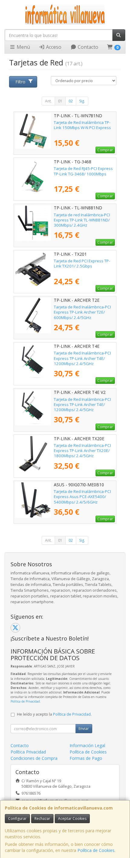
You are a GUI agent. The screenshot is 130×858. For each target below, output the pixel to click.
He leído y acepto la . (54, 714)
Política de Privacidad (25, 701)
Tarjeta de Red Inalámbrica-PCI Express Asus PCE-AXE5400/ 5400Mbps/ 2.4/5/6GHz (82, 497)
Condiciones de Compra (34, 758)
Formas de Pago (86, 758)
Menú (22, 47)
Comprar (105, 149)
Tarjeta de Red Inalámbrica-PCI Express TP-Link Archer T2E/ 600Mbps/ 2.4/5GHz (82, 312)
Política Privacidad (28, 752)
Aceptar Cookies (72, 818)
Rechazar (42, 818)
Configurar (17, 818)
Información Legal (87, 745)
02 (71, 101)
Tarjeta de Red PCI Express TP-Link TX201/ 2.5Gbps (82, 263)
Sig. (82, 101)
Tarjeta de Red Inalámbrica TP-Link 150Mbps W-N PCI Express (82, 125)
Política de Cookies (96, 850)
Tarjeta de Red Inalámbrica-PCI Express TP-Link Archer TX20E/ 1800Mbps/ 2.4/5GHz (82, 451)
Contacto (87, 47)
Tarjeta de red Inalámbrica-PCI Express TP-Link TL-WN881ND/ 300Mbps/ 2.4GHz (82, 220)
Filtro (20, 82)
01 (60, 101)
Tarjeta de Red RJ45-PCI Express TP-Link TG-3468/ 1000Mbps (83, 171)
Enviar (84, 728)
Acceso (53, 47)
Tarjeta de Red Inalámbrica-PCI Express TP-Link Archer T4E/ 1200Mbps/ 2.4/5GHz (82, 358)
